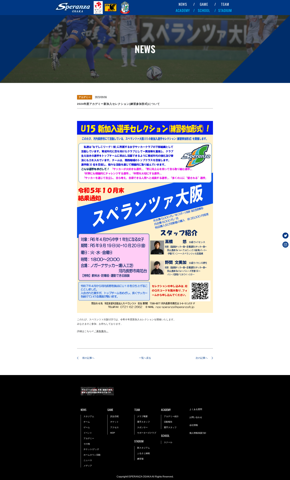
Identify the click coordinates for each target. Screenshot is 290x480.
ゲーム (87, 427)
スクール (168, 442)
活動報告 (168, 422)
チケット (114, 422)
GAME (204, 4)
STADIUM (225, 10)
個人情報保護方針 (197, 433)
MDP (112, 433)
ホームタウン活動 (92, 455)
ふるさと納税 (143, 453)
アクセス (114, 427)
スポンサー (142, 427)
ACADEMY (183, 10)
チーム (87, 422)
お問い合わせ (195, 417)
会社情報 (193, 425)
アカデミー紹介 (171, 416)
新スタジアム (143, 448)
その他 (87, 444)
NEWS (183, 4)
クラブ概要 (142, 416)
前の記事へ (88, 358)
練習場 (140, 459)
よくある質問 (195, 409)
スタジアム (89, 416)
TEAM (225, 4)
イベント (88, 433)
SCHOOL (204, 10)
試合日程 (114, 416)
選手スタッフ (143, 422)
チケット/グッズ (91, 449)
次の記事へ (202, 358)
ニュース (88, 460)
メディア (88, 465)
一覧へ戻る (145, 358)
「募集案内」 (101, 331)
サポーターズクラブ (146, 433)
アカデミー (89, 438)
